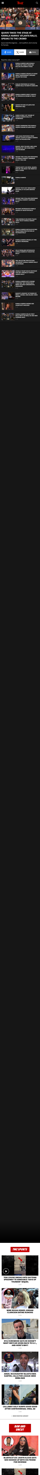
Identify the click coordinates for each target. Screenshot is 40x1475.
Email (34, 52)
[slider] (20, 29)
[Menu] (3, 3)
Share (9, 52)
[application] (20, 19)
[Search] (37, 3)
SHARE (21, 52)
